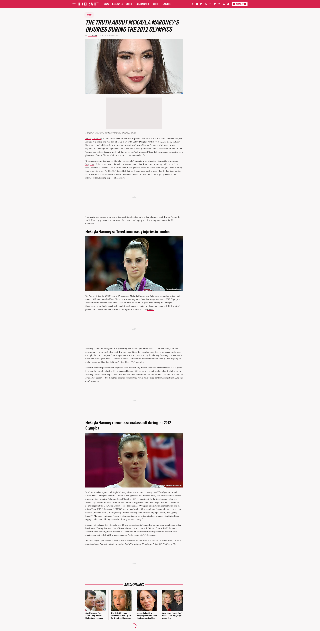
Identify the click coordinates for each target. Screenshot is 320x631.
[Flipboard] (215, 4)
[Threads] (219, 4)
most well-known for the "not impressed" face (132, 151)
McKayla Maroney (93, 138)
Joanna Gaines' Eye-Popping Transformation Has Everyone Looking (147, 615)
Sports (89, 15)
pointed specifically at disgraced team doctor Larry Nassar (120, 367)
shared (101, 524)
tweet (109, 531)
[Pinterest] (210, 4)
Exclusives (117, 3)
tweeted (150, 309)
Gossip (129, 3)
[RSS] (228, 4)
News (106, 3)
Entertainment (143, 3)
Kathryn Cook (92, 35)
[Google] (224, 4)
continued (106, 515)
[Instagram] (201, 4)
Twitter (156, 498)
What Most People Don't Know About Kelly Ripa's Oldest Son (172, 615)
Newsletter (241, 4)
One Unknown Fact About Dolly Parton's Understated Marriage (94, 615)
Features (166, 3)
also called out (167, 495)
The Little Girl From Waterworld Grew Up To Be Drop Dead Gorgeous (121, 615)
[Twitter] (206, 4)
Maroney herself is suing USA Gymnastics (128, 498)
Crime (155, 3)
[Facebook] (192, 4)
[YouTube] (197, 4)
